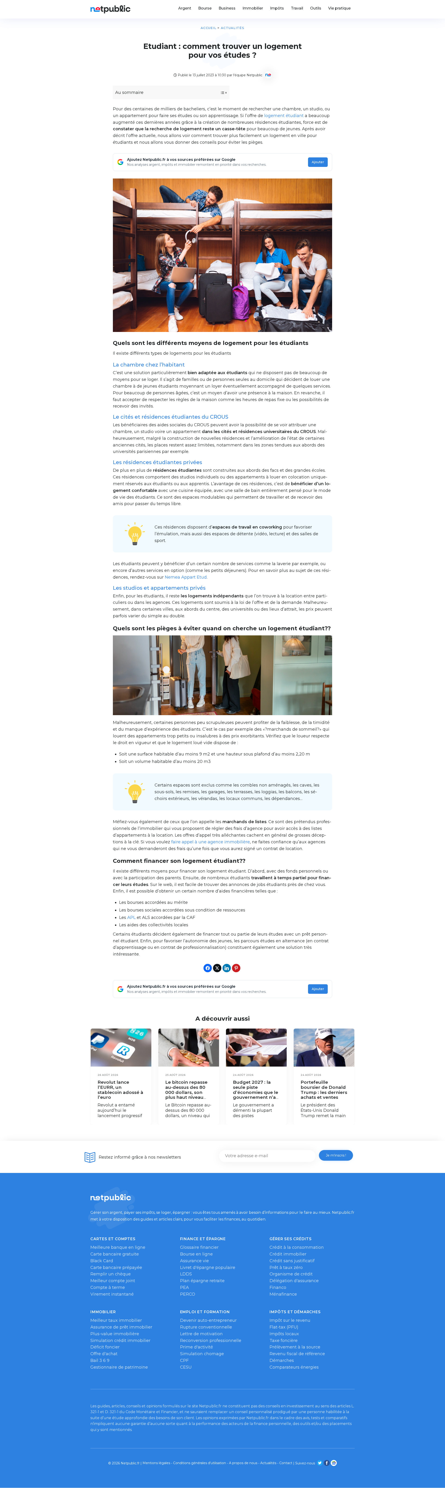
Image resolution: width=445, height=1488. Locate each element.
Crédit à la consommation (297, 1247)
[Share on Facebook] (207, 968)
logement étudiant (284, 115)
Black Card (101, 1260)
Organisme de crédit (291, 1274)
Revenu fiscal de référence (297, 1353)
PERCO (187, 1294)
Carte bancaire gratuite (114, 1254)
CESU (186, 1367)
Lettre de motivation (201, 1333)
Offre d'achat (104, 1353)
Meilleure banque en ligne (117, 1247)
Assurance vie (194, 1260)
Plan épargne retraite (202, 1280)
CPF (184, 1360)
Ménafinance (283, 1294)
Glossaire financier (199, 1247)
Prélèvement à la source (295, 1347)
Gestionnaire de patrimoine (119, 1367)
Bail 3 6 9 (99, 1360)
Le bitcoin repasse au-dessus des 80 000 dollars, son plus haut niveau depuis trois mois (186, 1092)
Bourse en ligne (196, 1254)
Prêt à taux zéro (286, 1267)
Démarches (282, 1360)
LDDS (186, 1274)
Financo (278, 1287)
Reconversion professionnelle (210, 1340)
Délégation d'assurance (294, 1280)
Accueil (208, 28)
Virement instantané (112, 1294)
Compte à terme (107, 1287)
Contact (285, 1463)
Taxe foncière (284, 1340)
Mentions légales (156, 1463)
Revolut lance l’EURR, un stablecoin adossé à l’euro (120, 1090)
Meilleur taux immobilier (116, 1320)
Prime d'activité (196, 1347)
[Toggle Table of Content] (219, 92)
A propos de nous (243, 1463)
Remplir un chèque (110, 1274)
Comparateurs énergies (294, 1367)
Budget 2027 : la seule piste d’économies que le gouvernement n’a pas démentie (255, 1092)
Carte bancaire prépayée (116, 1267)
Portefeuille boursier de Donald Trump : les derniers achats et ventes (324, 1090)
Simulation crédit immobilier (120, 1340)
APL (131, 917)
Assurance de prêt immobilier (121, 1327)
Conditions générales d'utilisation (199, 1463)
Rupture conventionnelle (206, 1327)
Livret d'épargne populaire (207, 1267)
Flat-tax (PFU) (284, 1327)
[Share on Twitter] (217, 968)
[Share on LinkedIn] (226, 968)
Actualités (232, 28)
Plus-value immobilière (114, 1333)
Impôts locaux (284, 1333)
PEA (184, 1287)
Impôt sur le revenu (290, 1320)
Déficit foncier (105, 1347)
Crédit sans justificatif (292, 1260)
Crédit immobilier (288, 1254)
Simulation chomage (202, 1353)
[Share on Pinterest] (236, 968)
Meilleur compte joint (112, 1280)
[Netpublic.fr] (110, 9)
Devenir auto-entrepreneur (208, 1320)
